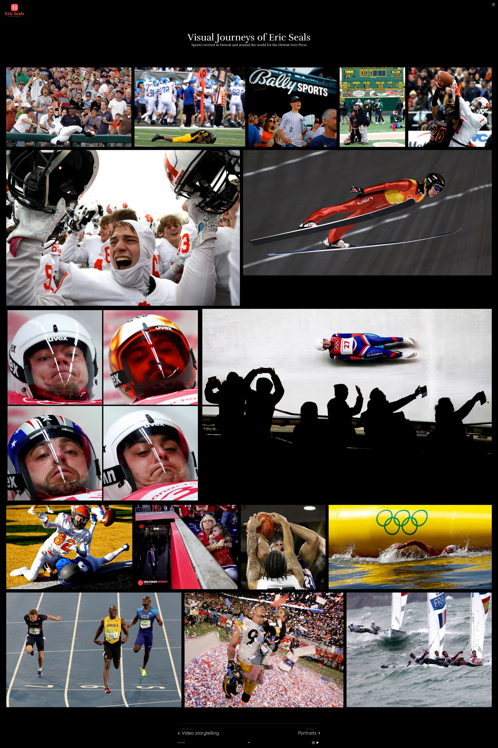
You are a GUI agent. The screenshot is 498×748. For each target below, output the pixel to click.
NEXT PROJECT (310, 729)
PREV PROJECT (187, 729)
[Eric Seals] (14, 10)
